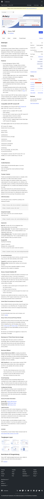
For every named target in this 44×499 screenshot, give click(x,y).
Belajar (24, 469)
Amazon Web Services (12, 401)
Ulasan (8, 38)
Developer (25, 473)
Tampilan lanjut (33, 71)
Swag (35, 475)
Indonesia (6, 490)
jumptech (12, 33)
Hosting (2, 473)
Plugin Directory (4, 5)
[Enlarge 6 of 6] (26, 447)
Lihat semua (40, 92)
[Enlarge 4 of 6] (8, 447)
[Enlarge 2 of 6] (17, 440)
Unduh (40, 32)
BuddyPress (4, 485)
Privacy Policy (15, 325)
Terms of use (7, 325)
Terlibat (34, 469)
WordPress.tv (26, 475)
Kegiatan (35, 471)
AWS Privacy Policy (12, 403)
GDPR (41, 66)
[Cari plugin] (13, 12)
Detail (3, 38)
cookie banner (39, 61)
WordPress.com (5, 479)
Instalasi (14, 38)
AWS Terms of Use (12, 404)
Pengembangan (22, 38)
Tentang (3, 469)
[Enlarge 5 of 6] (17, 447)
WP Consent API (22, 106)
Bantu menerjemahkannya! (32, 8)
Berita (2, 471)
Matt (2, 481)
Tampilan (14, 469)
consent (41, 59)
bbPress (3, 483)
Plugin (13, 473)
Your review (32, 92)
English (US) (40, 56)
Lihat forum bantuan (34, 103)
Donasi (35, 473)
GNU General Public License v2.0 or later (9, 433)
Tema (13, 471)
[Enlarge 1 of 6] (8, 440)
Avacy (24, 90)
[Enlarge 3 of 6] (26, 440)
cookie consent (39, 63)
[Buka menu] (42, 1)
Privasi (2, 475)
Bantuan (41, 38)
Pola (13, 475)
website (6, 315)
